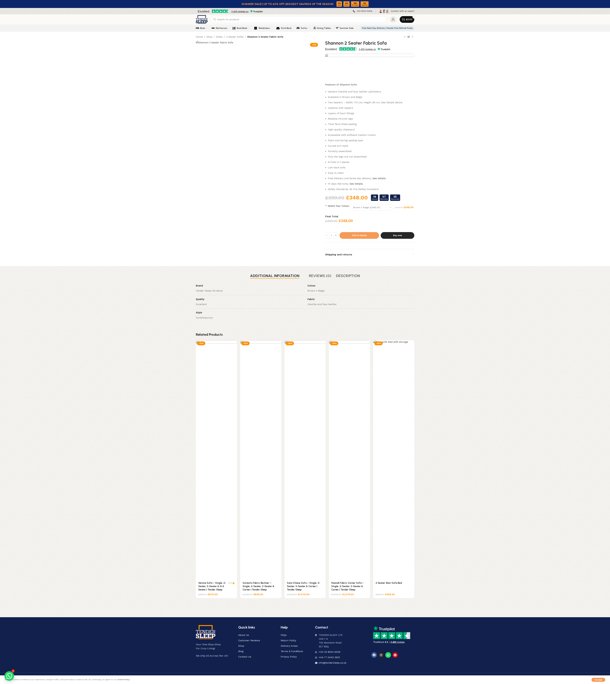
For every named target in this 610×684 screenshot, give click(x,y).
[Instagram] (381, 655)
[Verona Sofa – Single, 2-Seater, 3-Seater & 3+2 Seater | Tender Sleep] (216, 459)
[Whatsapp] (388, 655)
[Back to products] (408, 37)
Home (199, 36)
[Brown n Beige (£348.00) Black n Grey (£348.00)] (372, 207)
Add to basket (359, 235)
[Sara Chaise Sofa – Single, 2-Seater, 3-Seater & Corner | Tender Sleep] (305, 459)
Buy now (397, 235)
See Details (379, 178)
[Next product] (412, 37)
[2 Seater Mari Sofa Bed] (393, 459)
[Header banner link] (305, 4)
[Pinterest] (395, 655)
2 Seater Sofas (235, 36)
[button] (9, 676)
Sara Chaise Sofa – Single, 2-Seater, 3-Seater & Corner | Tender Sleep (303, 586)
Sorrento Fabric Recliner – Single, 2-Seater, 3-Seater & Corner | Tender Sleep (258, 586)
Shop (209, 36)
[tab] (274, 275)
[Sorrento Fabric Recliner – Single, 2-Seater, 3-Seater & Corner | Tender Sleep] (260, 459)
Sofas (219, 36)
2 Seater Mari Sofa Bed (389, 583)
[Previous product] (405, 37)
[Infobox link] (362, 11)
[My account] (393, 19)
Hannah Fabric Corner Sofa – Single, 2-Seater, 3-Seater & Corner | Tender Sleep (347, 586)
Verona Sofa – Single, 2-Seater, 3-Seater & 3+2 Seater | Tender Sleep (212, 586)
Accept (598, 680)
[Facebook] (374, 655)
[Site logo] (202, 19)
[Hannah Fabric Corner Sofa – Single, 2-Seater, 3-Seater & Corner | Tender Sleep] (349, 459)
